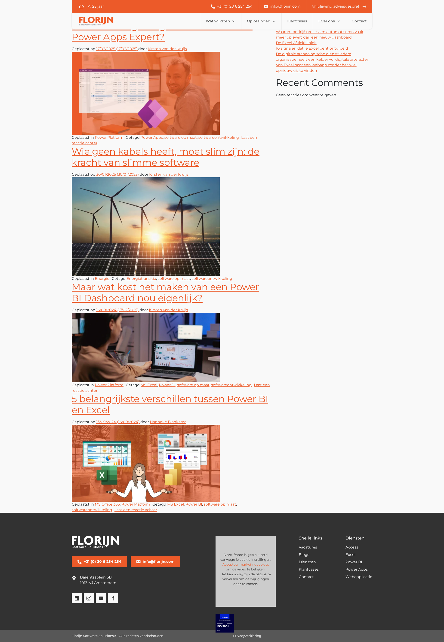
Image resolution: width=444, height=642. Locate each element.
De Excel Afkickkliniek (296, 43)
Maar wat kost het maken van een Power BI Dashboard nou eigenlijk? (165, 292)
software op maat (180, 137)
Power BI (167, 385)
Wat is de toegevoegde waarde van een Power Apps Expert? (162, 31)
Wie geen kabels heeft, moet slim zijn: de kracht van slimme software (165, 157)
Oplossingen (258, 21)
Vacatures (308, 547)
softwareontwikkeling (218, 137)
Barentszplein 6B (96, 577)
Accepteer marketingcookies (245, 564)
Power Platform (109, 137)
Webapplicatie (358, 577)
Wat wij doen (218, 21)
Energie (102, 278)
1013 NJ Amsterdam (98, 583)
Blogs (304, 554)
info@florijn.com (285, 6)
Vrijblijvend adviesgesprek (336, 6)
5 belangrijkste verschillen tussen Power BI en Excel (170, 404)
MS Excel (149, 385)
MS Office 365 (107, 504)
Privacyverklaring (247, 636)
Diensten (307, 562)
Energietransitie (141, 278)
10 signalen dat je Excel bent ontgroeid (312, 48)
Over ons (326, 21)
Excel (350, 554)
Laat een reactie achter (135, 510)
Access (351, 547)
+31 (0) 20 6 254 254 (235, 6)
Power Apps (152, 137)
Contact (359, 21)
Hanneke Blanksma (168, 422)
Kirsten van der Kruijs (167, 49)
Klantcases (297, 21)
